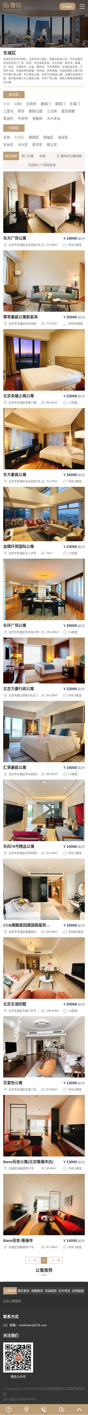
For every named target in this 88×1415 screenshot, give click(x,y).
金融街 (37, 118)
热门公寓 (28, 156)
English (67, 6)
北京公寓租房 (12, 1301)
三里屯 (8, 111)
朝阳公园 (36, 111)
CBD (18, 104)
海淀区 (63, 137)
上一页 (32, 1260)
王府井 (31, 104)
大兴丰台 (53, 118)
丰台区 (8, 145)
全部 (6, 104)
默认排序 (11, 156)
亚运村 (8, 118)
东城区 (19, 137)
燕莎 (21, 111)
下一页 (55, 1260)
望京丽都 (68, 111)
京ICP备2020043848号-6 (20, 1399)
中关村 (23, 118)
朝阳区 (34, 137)
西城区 (48, 137)
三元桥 (52, 111)
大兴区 (23, 145)
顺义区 (52, 145)
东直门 (75, 104)
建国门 (46, 104)
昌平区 (37, 145)
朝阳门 (60, 104)
